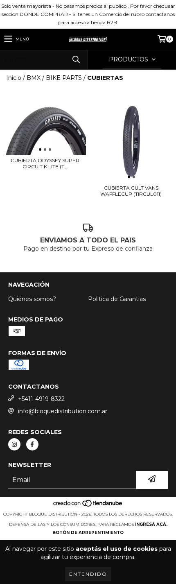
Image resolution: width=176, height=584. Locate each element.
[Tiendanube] (88, 506)
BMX (34, 77)
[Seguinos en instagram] (14, 444)
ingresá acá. (151, 524)
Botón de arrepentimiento (88, 532)
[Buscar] (76, 59)
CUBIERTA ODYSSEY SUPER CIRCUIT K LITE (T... (45, 163)
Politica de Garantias (117, 299)
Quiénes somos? (32, 299)
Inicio (13, 77)
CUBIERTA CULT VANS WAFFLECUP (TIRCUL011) (131, 191)
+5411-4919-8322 (41, 399)
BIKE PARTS (64, 77)
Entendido (88, 574)
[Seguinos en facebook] (32, 444)
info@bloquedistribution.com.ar (62, 411)
